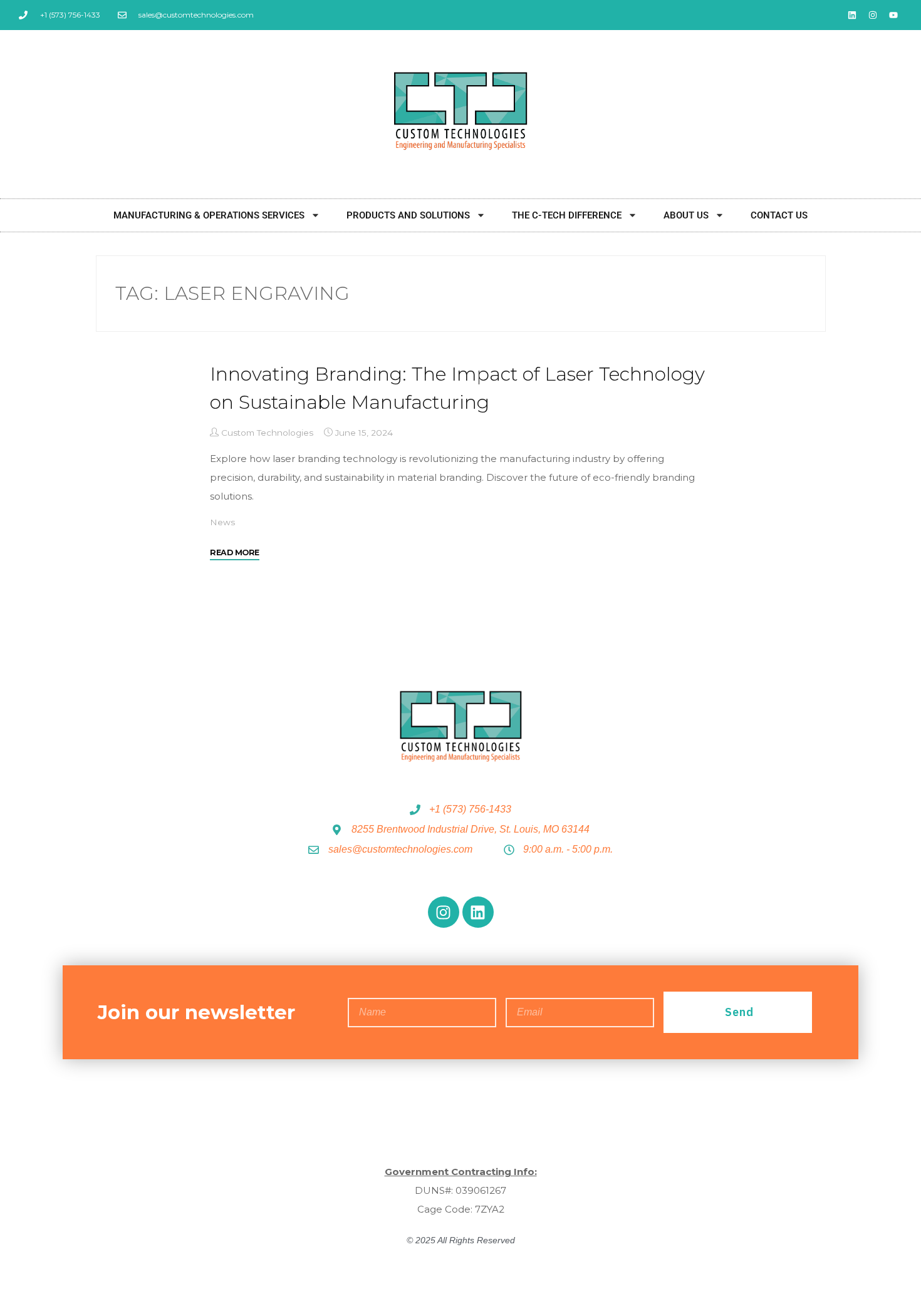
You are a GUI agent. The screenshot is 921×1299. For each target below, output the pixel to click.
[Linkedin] (852, 15)
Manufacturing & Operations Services (208, 215)
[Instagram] (873, 15)
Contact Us (779, 215)
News (222, 522)
